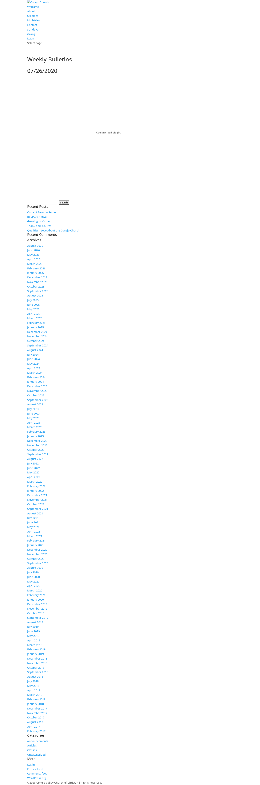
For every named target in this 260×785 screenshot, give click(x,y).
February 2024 (36, 377)
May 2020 (33, 581)
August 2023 (35, 404)
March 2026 (34, 264)
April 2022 (33, 477)
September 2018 (37, 672)
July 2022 (33, 463)
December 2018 (37, 658)
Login (30, 38)
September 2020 (37, 563)
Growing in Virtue (38, 221)
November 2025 (37, 282)
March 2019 (34, 645)
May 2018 (33, 686)
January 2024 (35, 381)
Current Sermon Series (41, 212)
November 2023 (37, 391)
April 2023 (33, 422)
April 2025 (33, 314)
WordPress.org (36, 778)
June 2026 (33, 250)
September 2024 (37, 345)
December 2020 (37, 549)
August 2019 (35, 622)
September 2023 (37, 400)
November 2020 (37, 554)
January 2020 (35, 599)
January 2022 (35, 491)
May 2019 (33, 636)
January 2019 (35, 654)
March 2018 (34, 695)
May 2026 (33, 254)
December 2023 (37, 386)
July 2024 (33, 354)
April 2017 (33, 726)
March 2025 (34, 318)
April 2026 (33, 259)
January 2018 (35, 704)
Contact (32, 25)
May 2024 (33, 363)
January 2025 (35, 327)
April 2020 (33, 586)
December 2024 (37, 332)
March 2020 (34, 590)
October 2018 (35, 667)
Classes (32, 750)
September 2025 (37, 291)
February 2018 (36, 699)
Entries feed (35, 769)
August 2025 (35, 295)
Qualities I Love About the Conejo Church (53, 230)
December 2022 (37, 441)
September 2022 (37, 454)
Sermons (32, 16)
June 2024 (33, 359)
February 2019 (36, 649)
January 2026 (35, 273)
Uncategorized (36, 754)
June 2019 (33, 631)
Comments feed (37, 773)
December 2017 (37, 708)
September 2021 (37, 509)
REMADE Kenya (37, 217)
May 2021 (33, 527)
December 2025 (37, 277)
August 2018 (35, 676)
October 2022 (35, 450)
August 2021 (35, 513)
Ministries (33, 20)
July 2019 (33, 626)
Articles (32, 745)
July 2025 (33, 300)
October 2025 (35, 286)
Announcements (37, 741)
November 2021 (37, 499)
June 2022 (33, 468)
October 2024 (35, 341)
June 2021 (33, 522)
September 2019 (37, 617)
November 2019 (37, 608)
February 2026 (36, 268)
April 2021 (33, 531)
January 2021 (35, 545)
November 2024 (37, 336)
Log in (31, 764)
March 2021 (34, 536)
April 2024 (33, 368)
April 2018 (33, 690)
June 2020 (33, 577)
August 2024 (35, 350)
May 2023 (33, 418)
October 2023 (35, 395)
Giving (31, 34)
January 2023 (35, 436)
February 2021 (36, 540)
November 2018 (37, 663)
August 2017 (35, 722)
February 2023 (36, 431)
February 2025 (36, 323)
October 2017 (35, 717)
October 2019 (35, 613)
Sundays (32, 29)
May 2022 (33, 472)
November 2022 (37, 445)
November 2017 (37, 713)
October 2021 (35, 504)
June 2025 (33, 304)
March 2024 (34, 372)
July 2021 (33, 518)
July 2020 (33, 572)
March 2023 (34, 427)
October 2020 (35, 559)
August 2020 (35, 568)
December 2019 (37, 604)
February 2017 (36, 731)
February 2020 (36, 595)
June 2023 (33, 413)
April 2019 (33, 640)
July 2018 (33, 681)
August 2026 (35, 245)
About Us (33, 11)
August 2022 (35, 459)
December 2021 (37, 495)
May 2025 (33, 309)
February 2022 (36, 486)
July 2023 (33, 409)
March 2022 (34, 481)
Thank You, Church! (39, 226)
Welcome (33, 7)
